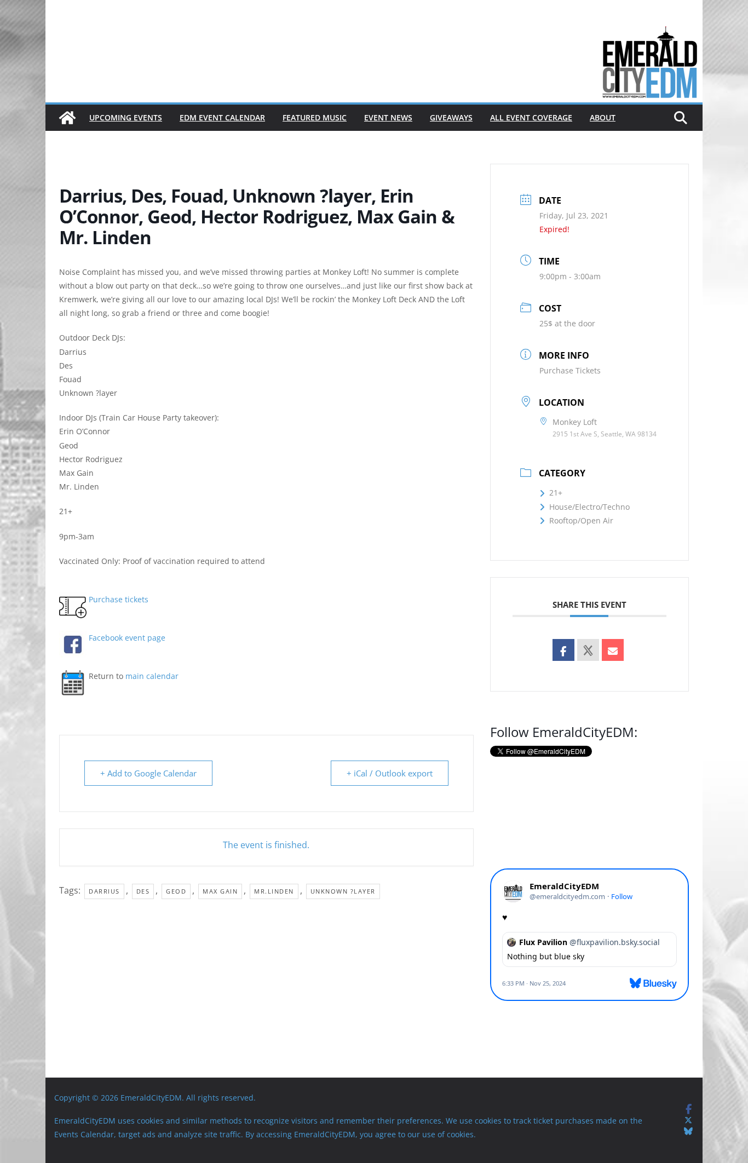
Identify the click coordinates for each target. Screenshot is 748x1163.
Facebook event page (127, 637)
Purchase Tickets (570, 370)
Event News (388, 117)
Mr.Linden (274, 891)
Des (143, 891)
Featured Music (315, 117)
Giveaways (451, 117)
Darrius (104, 891)
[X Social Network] (588, 650)
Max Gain (220, 891)
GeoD (176, 891)
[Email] (613, 650)
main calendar (152, 676)
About (602, 117)
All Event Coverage (531, 117)
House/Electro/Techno (589, 507)
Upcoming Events (125, 117)
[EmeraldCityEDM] (67, 118)
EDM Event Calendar (222, 117)
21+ (555, 492)
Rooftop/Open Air (581, 520)
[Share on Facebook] (563, 650)
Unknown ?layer (343, 891)
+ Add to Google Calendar (148, 773)
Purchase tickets (118, 599)
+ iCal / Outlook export (390, 773)
